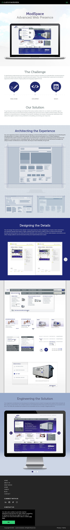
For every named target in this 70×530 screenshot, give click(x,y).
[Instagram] (17, 502)
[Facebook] (9, 502)
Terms (64, 528)
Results (56, 99)
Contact (7, 494)
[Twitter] (13, 502)
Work (6, 487)
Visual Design (13, 99)
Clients (6, 489)
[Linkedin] (5, 502)
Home (6, 480)
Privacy (59, 528)
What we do (8, 485)
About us (7, 483)
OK (9, 522)
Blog (5, 492)
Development (35, 99)
